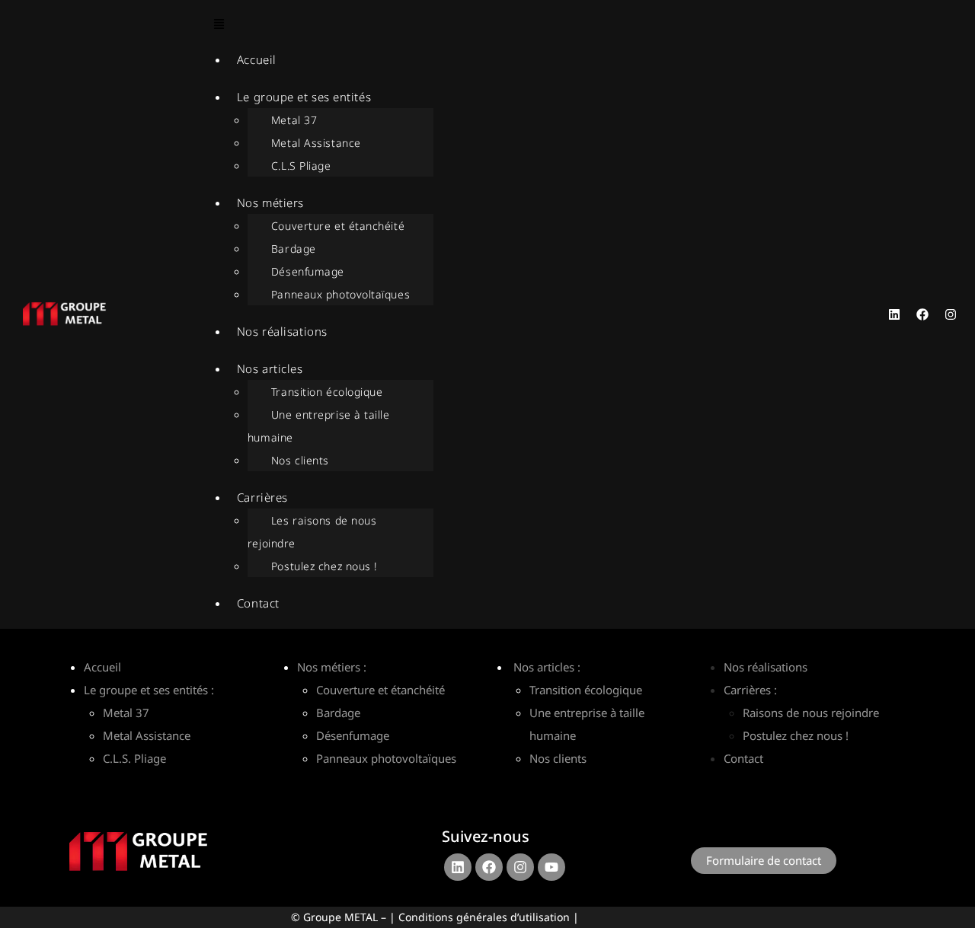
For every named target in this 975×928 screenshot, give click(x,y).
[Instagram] (950, 314)
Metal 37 (294, 120)
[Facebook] (922, 314)
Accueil (257, 59)
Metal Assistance (316, 143)
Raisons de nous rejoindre (811, 712)
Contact (258, 603)
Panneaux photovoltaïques (340, 294)
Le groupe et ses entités (304, 96)
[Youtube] (551, 867)
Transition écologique (327, 391)
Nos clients (300, 460)
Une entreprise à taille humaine (319, 426)
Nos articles (270, 368)
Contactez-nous (746, 828)
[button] (512, 25)
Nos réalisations (282, 331)
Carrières (262, 497)
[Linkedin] (894, 314)
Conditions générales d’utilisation (484, 917)
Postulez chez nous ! (324, 566)
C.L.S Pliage (301, 165)
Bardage (293, 248)
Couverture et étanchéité (337, 225)
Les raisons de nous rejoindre (312, 531)
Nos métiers (270, 202)
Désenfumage (307, 271)
